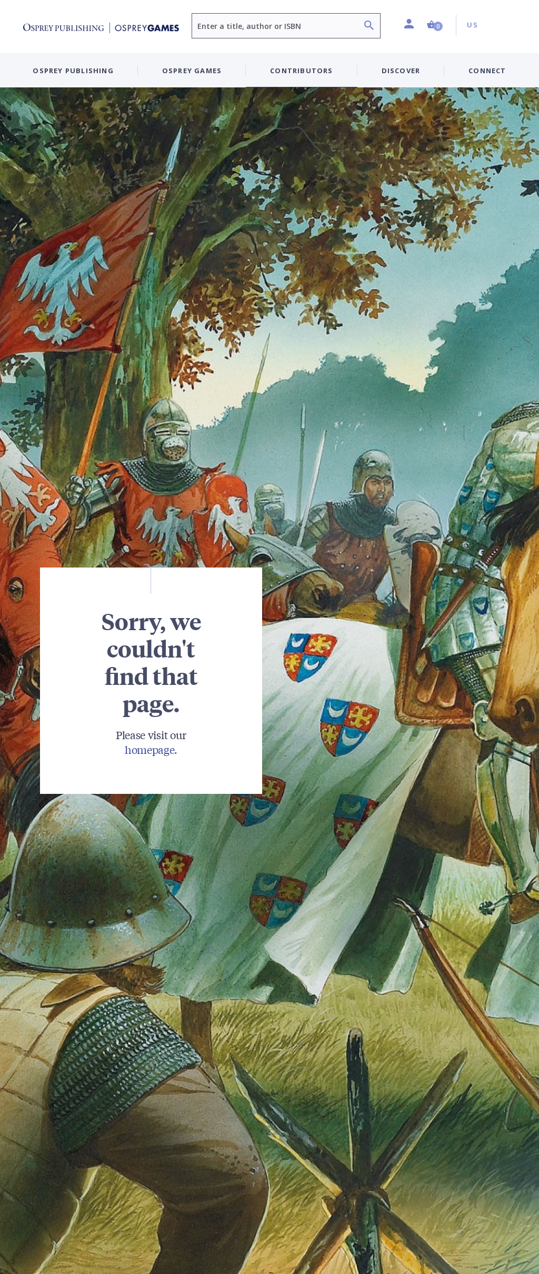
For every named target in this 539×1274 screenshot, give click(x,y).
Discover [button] (401, 70)
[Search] (369, 26)
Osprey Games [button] (192, 70)
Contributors (301, 70)
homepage (150, 749)
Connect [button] (487, 70)
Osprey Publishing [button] (73, 70)
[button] (435, 25)
